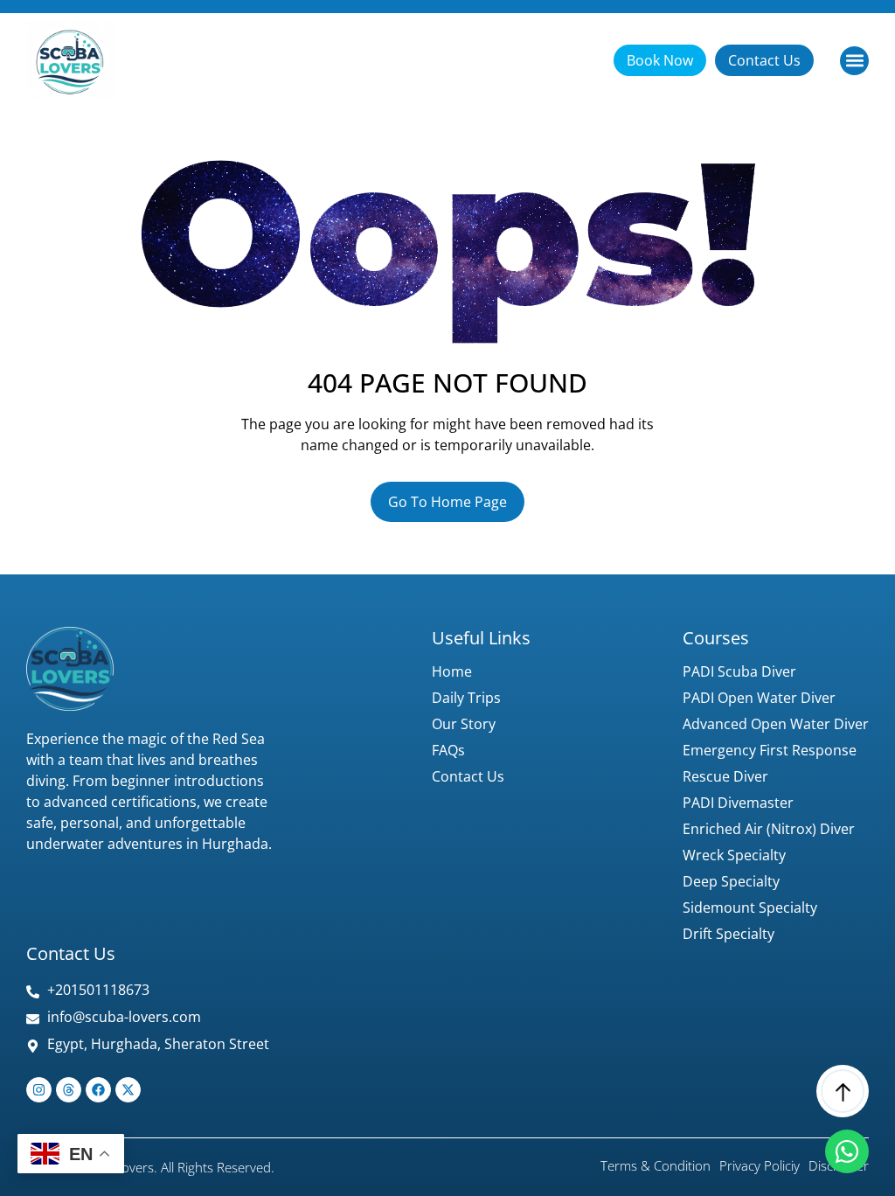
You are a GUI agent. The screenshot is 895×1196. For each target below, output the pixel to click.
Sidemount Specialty (750, 907)
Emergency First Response (770, 750)
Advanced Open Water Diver (776, 724)
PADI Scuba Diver (739, 671)
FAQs (448, 750)
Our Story (464, 724)
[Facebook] (98, 1089)
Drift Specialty (728, 933)
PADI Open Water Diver (759, 697)
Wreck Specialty (734, 855)
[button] (854, 60)
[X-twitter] (128, 1089)
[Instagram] (39, 1089)
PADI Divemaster (738, 802)
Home (452, 671)
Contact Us (468, 776)
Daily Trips (466, 697)
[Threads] (68, 1089)
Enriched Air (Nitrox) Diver (769, 829)
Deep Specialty (731, 881)
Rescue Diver (725, 776)
